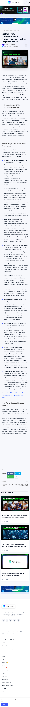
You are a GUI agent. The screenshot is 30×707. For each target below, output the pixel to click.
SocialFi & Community (10, 29)
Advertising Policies (6, 682)
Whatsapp (11, 477)
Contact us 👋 (5, 662)
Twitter (18, 473)
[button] (25, 2)
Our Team (4, 688)
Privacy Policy (5, 679)
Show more (26, 493)
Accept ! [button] (4, 704)
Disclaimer (4, 676)
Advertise (4, 665)
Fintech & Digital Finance (7, 646)
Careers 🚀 (4, 668)
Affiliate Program (6, 674)
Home (3, 29)
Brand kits (4, 694)
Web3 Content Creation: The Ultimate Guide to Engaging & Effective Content (13, 395)
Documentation (5, 671)
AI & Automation (5, 643)
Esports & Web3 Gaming (7, 649)
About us (4, 659)
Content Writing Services (7, 685)
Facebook (11, 473)
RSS (3, 691)
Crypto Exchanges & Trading (8, 640)
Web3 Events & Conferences (8, 652)
